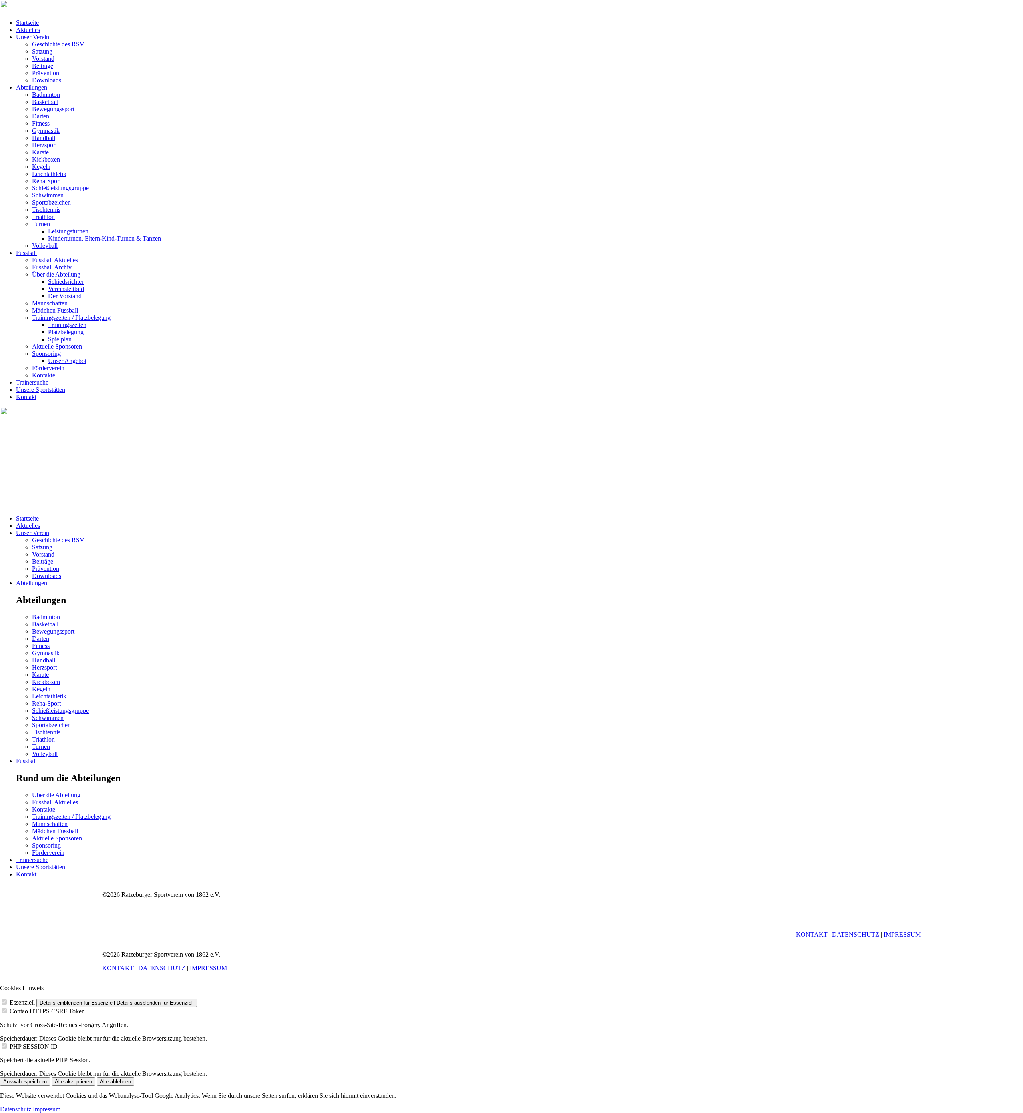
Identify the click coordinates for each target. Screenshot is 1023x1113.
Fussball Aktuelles (55, 260)
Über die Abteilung (56, 274)
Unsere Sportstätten (40, 389)
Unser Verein (32, 37)
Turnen (41, 224)
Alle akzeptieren (73, 1082)
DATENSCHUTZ (856, 934)
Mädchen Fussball (55, 310)
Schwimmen (48, 195)
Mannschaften (50, 303)
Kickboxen (46, 159)
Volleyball (45, 245)
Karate (40, 152)
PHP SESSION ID (34, 1046)
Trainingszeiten (67, 324)
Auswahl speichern (25, 1082)
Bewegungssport (53, 109)
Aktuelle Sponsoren (57, 346)
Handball (43, 137)
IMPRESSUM (902, 934)
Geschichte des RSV (58, 44)
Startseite (27, 22)
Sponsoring (46, 353)
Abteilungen (31, 87)
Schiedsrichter (66, 281)
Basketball (45, 101)
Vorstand (43, 58)
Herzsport (44, 145)
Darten (40, 116)
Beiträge (42, 65)
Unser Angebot (67, 360)
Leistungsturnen (68, 231)
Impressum (46, 1109)
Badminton (46, 94)
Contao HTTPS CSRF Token (47, 1011)
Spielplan (60, 339)
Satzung (42, 51)
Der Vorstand (65, 296)
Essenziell (22, 1002)
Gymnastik (46, 130)
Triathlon (43, 216)
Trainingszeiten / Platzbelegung (71, 317)
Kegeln (41, 166)
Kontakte (43, 375)
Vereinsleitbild (66, 288)
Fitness (41, 123)
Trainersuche (32, 382)
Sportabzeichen (51, 202)
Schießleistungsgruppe (60, 188)
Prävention (45, 73)
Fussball (26, 252)
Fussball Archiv (52, 267)
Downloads (46, 80)
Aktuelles (28, 29)
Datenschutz (15, 1109)
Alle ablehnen (115, 1082)
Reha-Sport (46, 181)
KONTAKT (812, 934)
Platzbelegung (66, 332)
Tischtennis (46, 209)
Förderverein (48, 368)
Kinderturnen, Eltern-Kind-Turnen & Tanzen (104, 238)
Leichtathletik (49, 173)
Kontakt (26, 396)
